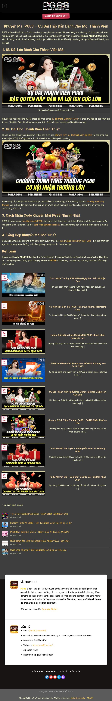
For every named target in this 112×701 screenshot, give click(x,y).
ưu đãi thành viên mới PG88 (64, 119)
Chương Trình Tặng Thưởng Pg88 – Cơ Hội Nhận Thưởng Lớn (77, 422)
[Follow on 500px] (59, 677)
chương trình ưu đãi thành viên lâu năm (73, 135)
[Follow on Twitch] (63, 677)
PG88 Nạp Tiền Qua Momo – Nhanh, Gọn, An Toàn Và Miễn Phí (39, 532)
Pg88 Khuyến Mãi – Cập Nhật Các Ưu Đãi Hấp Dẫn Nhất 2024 (78, 478)
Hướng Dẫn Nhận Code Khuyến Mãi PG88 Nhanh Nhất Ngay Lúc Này (78, 336)
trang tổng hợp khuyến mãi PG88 (75, 241)
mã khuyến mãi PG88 (32, 221)
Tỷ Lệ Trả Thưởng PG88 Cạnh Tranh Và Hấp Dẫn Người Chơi (39, 514)
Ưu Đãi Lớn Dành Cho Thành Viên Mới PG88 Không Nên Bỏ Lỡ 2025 (78, 365)
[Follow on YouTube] (55, 677)
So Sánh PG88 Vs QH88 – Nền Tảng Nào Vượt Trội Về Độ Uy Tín (41, 523)
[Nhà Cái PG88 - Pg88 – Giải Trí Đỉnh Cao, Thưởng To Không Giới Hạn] (56, 6)
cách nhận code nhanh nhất (47, 224)
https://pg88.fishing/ (43, 645)
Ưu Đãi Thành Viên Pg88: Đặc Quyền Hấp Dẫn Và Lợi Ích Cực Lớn (77, 393)
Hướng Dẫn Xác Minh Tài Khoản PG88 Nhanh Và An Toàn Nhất (39, 541)
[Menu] (4, 6)
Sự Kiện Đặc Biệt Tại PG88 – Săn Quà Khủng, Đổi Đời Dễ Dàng (77, 308)
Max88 (90, 698)
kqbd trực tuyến (78, 698)
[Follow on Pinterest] (51, 677)
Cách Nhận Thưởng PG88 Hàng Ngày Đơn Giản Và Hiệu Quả (77, 280)
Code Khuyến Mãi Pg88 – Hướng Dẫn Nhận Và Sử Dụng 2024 (77, 450)
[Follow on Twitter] (47, 677)
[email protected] (38, 630)
